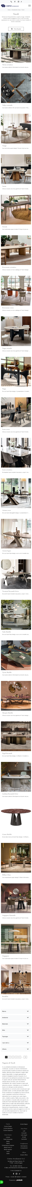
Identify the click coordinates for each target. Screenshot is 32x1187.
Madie (8, 1141)
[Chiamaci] (11, 1)
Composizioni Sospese (8, 1145)
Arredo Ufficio (24, 1155)
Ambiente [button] (5, 1017)
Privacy (8, 1176)
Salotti (8, 1143)
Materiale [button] (5, 1024)
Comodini (24, 1133)
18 (25, 1057)
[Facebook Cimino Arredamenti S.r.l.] (14, 1)
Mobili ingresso (8, 1149)
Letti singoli (24, 1135)
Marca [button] (4, 1011)
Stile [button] (3, 1030)
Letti (24, 1131)
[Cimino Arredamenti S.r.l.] (10, 6)
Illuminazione (24, 1146)
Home (9, 9)
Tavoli (23, 9)
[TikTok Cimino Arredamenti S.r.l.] (21, 1)
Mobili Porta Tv (8, 1147)
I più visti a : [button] (6, 1043)
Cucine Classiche (8, 1130)
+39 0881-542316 (17, 1166)
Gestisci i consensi (21, 1176)
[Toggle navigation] (29, 6)
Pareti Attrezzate (8, 1139)
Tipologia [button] (5, 1036)
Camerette (24, 1139)
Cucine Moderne (8, 1128)
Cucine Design (8, 1126)
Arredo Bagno (24, 1124)
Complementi (24, 1148)
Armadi (24, 1137)
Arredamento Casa (16, 9)
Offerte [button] (4, 1049)
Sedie (7, 1153)
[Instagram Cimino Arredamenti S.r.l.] (18, 1)
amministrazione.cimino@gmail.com (18, 1167)
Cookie (12, 1176)
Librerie (8, 1137)
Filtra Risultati (17, 29)
